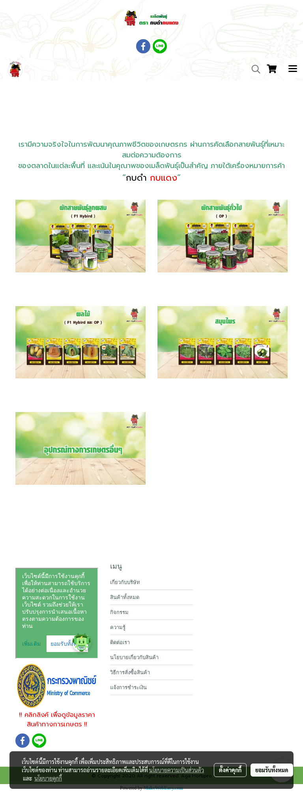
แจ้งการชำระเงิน (128, 687)
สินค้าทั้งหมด (124, 597)
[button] (253, 69)
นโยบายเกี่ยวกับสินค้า (134, 657)
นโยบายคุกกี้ (48, 778)
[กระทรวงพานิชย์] (56, 686)
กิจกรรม (119, 612)
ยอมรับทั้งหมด (271, 769)
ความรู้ (117, 627)
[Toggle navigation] (292, 69)
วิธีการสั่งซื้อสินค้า (130, 672)
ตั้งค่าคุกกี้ (230, 769)
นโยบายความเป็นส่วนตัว (176, 769)
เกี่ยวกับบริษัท (125, 582)
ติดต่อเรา (120, 642)
